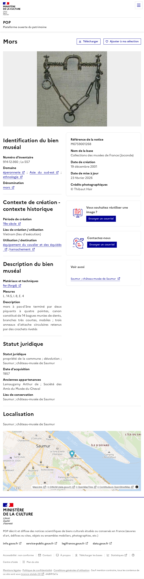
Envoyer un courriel (101, 219)
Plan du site (33, 562)
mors (6, 187)
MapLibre (37, 486)
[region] (72, 461)
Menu (138, 5)
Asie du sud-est (42, 172)
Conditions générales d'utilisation (71, 570)
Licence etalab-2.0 (30, 574)
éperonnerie (11, 172)
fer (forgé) (10, 285)
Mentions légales (12, 570)
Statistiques (117, 555)
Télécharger (90, 41)
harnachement (20, 249)
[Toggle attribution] (137, 487)
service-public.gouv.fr (40, 544)
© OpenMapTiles (84, 486)
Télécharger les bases (90, 555)
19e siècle (9, 223)
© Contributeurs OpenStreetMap (113, 486)
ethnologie (10, 177)
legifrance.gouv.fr (73, 544)
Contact (47, 555)
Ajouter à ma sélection (124, 41)
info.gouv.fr (10, 544)
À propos (65, 555)
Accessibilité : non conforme (18, 555)
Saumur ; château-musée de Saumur (93, 279)
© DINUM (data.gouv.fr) (59, 486)
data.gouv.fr (100, 544)
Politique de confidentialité (37, 570)
